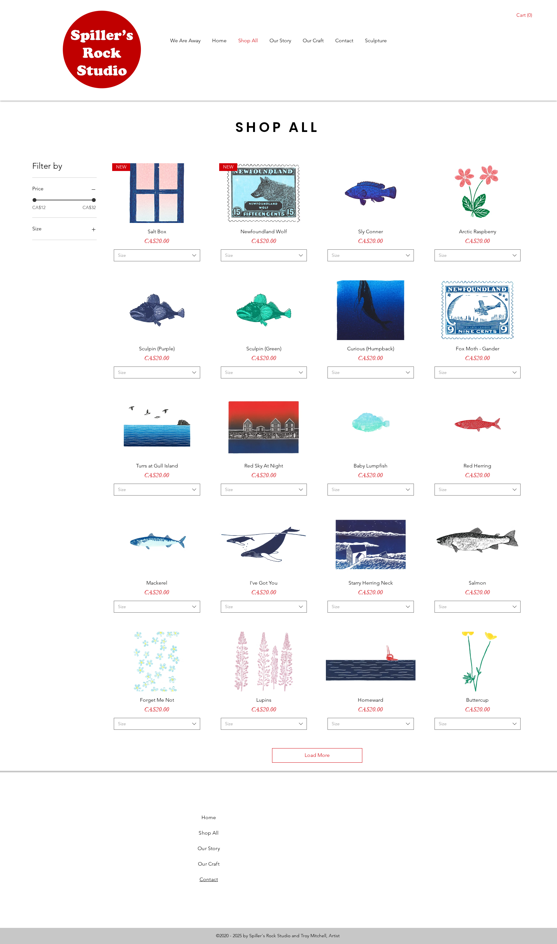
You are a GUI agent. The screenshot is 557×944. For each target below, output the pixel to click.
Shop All (209, 833)
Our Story (209, 848)
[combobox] (157, 255)
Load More (317, 755)
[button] (525, 15)
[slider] (34, 200)
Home (208, 817)
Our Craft (208, 864)
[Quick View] (370, 193)
